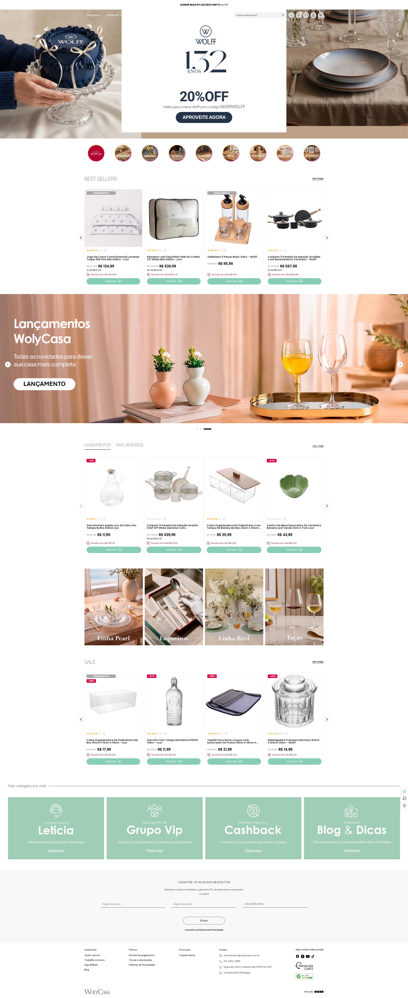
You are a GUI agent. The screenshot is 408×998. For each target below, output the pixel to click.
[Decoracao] (312, 153)
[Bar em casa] (177, 153)
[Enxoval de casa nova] (203, 153)
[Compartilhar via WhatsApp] (105, 250)
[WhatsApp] (291, 15)
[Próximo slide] (327, 238)
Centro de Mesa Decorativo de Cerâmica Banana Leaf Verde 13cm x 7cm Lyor (294, 527)
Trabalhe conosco (94, 960)
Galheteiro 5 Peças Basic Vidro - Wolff (232, 257)
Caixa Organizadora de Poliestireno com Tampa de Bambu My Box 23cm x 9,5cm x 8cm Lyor (234, 528)
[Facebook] (297, 956)
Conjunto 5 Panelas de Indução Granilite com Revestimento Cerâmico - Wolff (294, 258)
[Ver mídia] (56, 828)
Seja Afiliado (91, 965)
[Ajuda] (404, 798)
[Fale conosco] (404, 791)
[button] (321, 15)
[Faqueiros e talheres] (150, 153)
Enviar (204, 920)
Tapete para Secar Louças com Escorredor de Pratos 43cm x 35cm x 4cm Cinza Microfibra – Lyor (231, 742)
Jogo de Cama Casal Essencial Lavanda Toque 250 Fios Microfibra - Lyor (113, 258)
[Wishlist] (306, 15)
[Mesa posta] (123, 153)
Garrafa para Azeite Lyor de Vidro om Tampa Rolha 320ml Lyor (111, 527)
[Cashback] (404, 805)
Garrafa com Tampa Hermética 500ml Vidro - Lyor (172, 741)
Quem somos (92, 955)
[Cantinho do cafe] (258, 153)
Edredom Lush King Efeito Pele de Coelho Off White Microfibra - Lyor (173, 258)
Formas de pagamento (142, 955)
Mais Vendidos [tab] (129, 445)
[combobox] (260, 15)
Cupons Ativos (187, 955)
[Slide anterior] (81, 238)
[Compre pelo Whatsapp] (245, 973)
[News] (231, 153)
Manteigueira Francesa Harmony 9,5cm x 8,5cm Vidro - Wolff (293, 741)
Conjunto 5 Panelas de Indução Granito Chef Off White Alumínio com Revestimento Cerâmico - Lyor (172, 528)
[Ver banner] (204, 74)
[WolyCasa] (204, 15)
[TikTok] (313, 956)
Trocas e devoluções (140, 960)
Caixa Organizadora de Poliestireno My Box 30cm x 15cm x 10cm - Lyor (112, 741)
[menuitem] (94, 15)
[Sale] (96, 153)
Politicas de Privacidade (142, 965)
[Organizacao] (284, 153)
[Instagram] (303, 956)
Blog (86, 970)
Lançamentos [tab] (97, 445)
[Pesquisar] (282, 15)
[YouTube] (308, 956)
